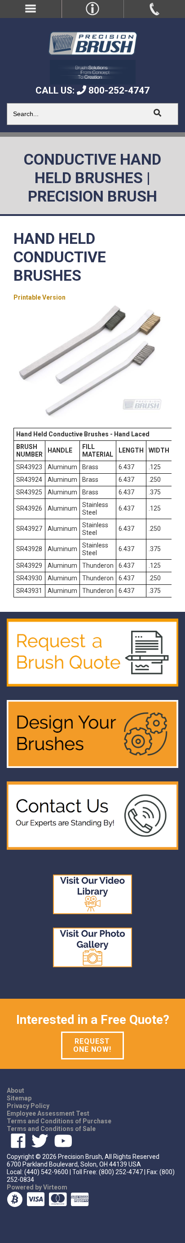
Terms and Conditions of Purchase (59, 1121)
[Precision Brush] (92, 42)
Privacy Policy (28, 1105)
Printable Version (39, 297)
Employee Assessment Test (48, 1113)
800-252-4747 (118, 90)
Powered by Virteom (37, 1187)
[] (157, 113)
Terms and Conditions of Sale (51, 1128)
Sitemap (19, 1098)
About (15, 1090)
